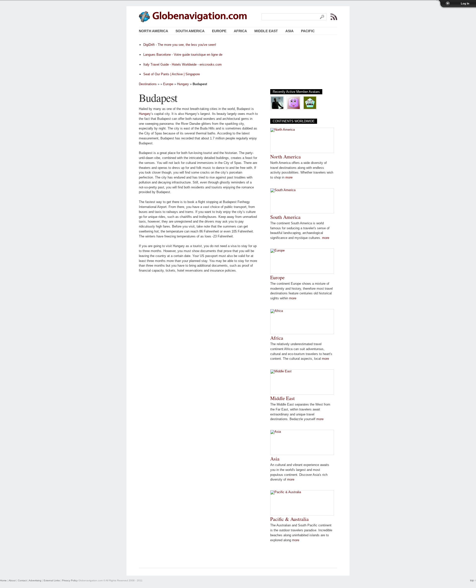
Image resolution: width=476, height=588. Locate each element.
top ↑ (473, 580)
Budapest (158, 97)
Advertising (35, 580)
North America (285, 156)
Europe (168, 84)
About (12, 580)
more (289, 177)
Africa (276, 337)
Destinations (148, 84)
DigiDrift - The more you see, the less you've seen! (179, 45)
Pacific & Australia (289, 519)
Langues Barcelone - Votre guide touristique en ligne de (182, 54)
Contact (22, 580)
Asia (274, 458)
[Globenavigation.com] (199, 16)
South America (285, 217)
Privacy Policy (70, 580)
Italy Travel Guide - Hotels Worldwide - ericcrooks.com (182, 64)
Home (3, 580)
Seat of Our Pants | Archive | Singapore (171, 74)
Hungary (183, 84)
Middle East (282, 398)
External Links (52, 580)
